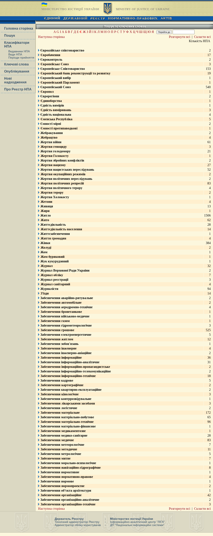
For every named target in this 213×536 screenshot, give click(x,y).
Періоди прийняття (21, 57)
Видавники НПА (19, 51)
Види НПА (15, 54)
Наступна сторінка (51, 37)
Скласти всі (202, 37)
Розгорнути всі (179, 37)
